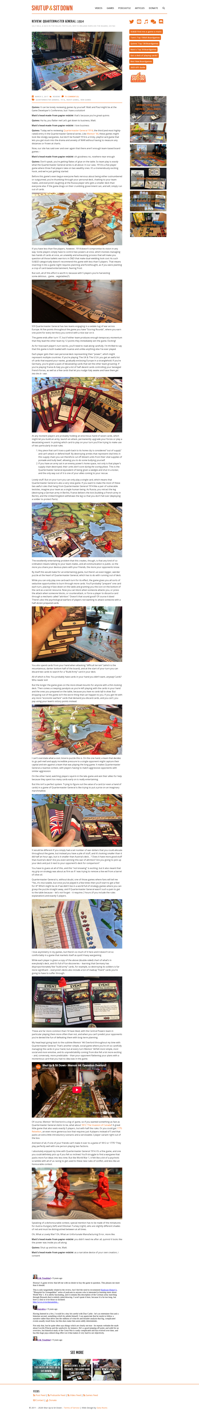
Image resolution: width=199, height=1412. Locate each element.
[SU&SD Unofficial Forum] (155, 23)
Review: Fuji (148, 224)
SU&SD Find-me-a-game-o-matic (146, 31)
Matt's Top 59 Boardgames (143, 49)
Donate (153, 8)
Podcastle (124, 8)
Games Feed (92, 1395)
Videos (98, 8)
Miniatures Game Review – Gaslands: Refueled (148, 109)
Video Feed (75, 1395)
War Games (86, 100)
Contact (40, 1400)
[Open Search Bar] (163, 8)
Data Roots (102, 1407)
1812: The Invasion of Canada (96, 1125)
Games (110, 8)
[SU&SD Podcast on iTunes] (147, 23)
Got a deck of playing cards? (144, 55)
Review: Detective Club (148, 133)
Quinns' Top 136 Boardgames (144, 43)
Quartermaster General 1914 (78, 130)
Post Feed (40, 1395)
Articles (140, 8)
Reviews (56, 96)
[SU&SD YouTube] (140, 23)
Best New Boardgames (141, 61)
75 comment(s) (72, 96)
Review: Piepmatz (148, 178)
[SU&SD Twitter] (133, 23)
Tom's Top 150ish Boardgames (145, 37)
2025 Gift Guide (138, 67)
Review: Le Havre (148, 201)
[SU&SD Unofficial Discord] (162, 23)
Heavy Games (73, 100)
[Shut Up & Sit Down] (52, 7)
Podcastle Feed (57, 1395)
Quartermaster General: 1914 (50, 100)
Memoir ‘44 (92, 133)
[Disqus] (77, 1307)
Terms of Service (72, 1407)
